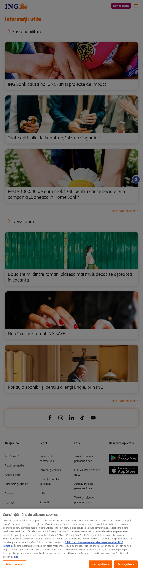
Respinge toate (126, 564)
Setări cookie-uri (14, 564)
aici (16, 556)
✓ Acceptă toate (100, 564)
